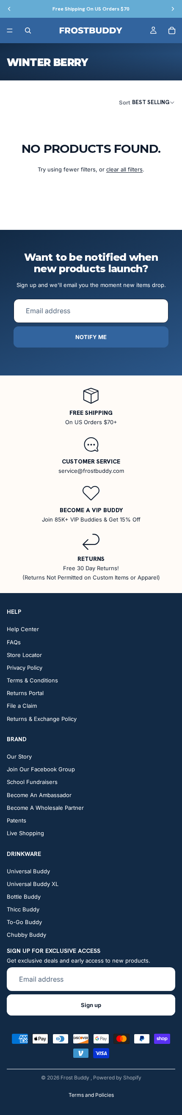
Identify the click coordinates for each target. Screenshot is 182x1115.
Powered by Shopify (117, 1077)
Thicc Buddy (23, 909)
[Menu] (9, 30)
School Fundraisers (32, 782)
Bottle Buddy (24, 896)
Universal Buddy (28, 871)
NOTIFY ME (91, 337)
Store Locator (24, 654)
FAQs (14, 642)
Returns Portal (25, 693)
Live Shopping (25, 833)
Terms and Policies (91, 1095)
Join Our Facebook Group (41, 769)
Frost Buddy (76, 1077)
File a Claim (22, 706)
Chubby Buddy (26, 935)
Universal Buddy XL (32, 883)
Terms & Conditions (32, 680)
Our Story (19, 756)
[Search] (28, 30)
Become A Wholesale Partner (45, 807)
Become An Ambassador (39, 795)
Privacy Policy (24, 667)
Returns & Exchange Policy (42, 718)
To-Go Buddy (24, 922)
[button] (147, 102)
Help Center (23, 629)
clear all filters (124, 169)
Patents (16, 820)
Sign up (91, 1005)
